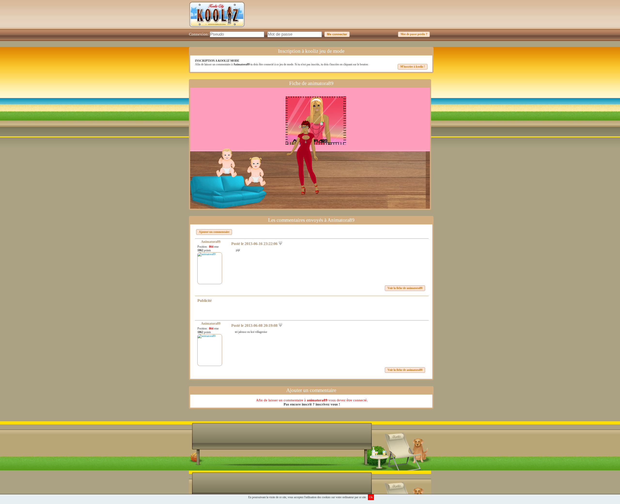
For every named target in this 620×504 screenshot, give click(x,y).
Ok (371, 497)
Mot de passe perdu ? (414, 34)
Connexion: (199, 34)
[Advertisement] (343, 18)
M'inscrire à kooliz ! (412, 66)
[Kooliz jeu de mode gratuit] (217, 28)
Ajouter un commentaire (214, 232)
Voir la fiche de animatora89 (405, 288)
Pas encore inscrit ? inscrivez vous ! (312, 404)
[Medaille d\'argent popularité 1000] (320, 123)
